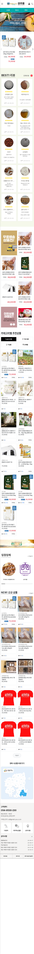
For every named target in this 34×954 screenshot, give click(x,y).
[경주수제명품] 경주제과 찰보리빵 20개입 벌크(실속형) (25, 249)
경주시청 (18, 856)
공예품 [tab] (26, 345)
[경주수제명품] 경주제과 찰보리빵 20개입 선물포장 (24, 299)
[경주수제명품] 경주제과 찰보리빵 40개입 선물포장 (8, 274)
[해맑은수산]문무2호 (7, 297)
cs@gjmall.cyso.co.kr (14, 819)
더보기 (17, 755)
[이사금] (20, 460)
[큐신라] (4, 707)
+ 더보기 (30, 556)
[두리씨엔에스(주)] (22, 613)
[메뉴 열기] (2, 4)
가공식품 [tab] (26, 339)
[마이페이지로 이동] (29, 4)
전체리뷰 (26, 76)
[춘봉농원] (20, 366)
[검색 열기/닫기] (32, 4)
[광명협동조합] (5, 675)
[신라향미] (4, 366)
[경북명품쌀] (21, 429)
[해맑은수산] (5, 460)
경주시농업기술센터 (29, 856)
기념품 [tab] (9, 345)
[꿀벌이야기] (5, 397)
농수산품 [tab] (9, 339)
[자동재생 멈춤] (17, 27)
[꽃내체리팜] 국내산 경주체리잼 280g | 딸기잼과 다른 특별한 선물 (25, 321)
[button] (8, 10)
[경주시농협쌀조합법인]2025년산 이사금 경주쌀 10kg (25, 274)
